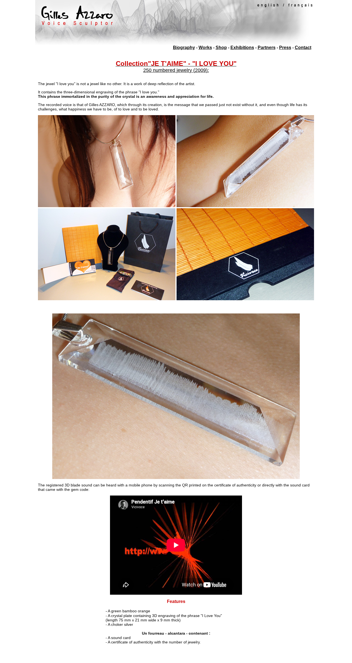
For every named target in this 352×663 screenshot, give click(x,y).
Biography (184, 47)
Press (285, 47)
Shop (221, 47)
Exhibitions (242, 47)
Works (205, 47)
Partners (267, 47)
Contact (303, 47)
